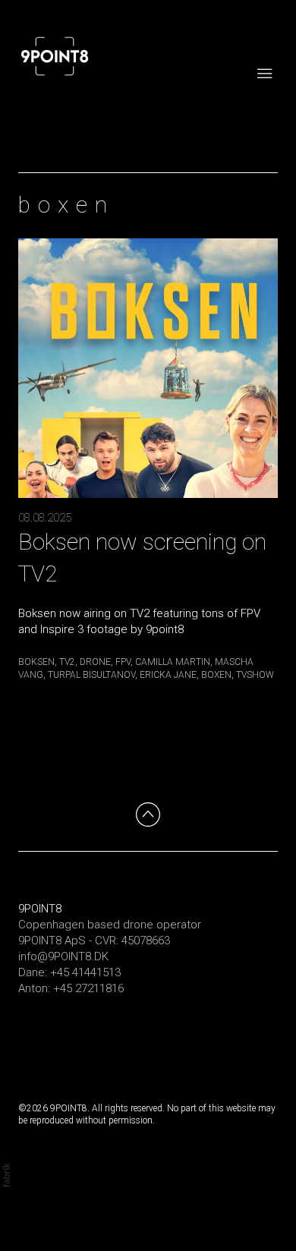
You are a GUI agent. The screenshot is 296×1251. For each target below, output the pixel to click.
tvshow (255, 675)
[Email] (121, 1027)
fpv (123, 662)
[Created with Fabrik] (6, 1175)
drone (95, 662)
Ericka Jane (168, 675)
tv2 (67, 662)
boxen (216, 675)
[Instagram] (30, 1027)
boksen (36, 662)
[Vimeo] (61, 1027)
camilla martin (172, 662)
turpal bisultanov (91, 675)
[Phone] (91, 1027)
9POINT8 (39, 908)
